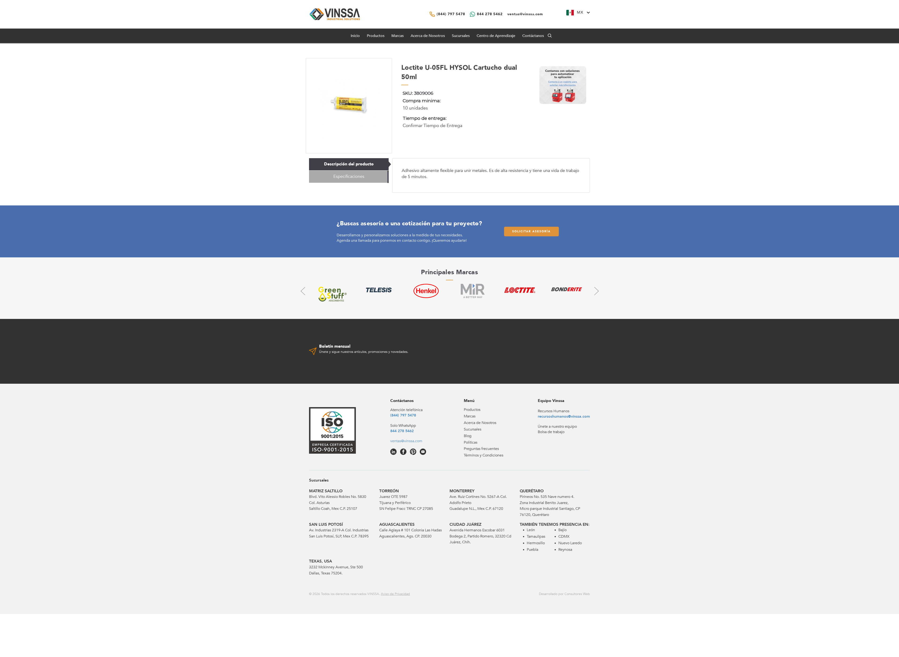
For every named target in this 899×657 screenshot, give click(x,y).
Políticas (470, 442)
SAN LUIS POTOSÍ (326, 524)
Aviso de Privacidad (395, 594)
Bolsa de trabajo (551, 431)
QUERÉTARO (532, 491)
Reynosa (565, 549)
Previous (302, 291)
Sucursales (461, 35)
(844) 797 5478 (403, 415)
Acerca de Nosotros (428, 35)
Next (596, 291)
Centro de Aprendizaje (496, 35)
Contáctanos (533, 35)
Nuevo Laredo (570, 543)
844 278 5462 (402, 431)
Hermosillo (536, 543)
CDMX (563, 536)
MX (580, 12)
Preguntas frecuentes (481, 448)
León (531, 530)
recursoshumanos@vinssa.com (564, 416)
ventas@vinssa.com (406, 441)
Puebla (532, 549)
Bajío (562, 530)
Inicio (355, 35)
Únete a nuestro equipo (557, 426)
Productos (472, 409)
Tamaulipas (536, 536)
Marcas (397, 35)
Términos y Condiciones (483, 455)
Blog (468, 435)
